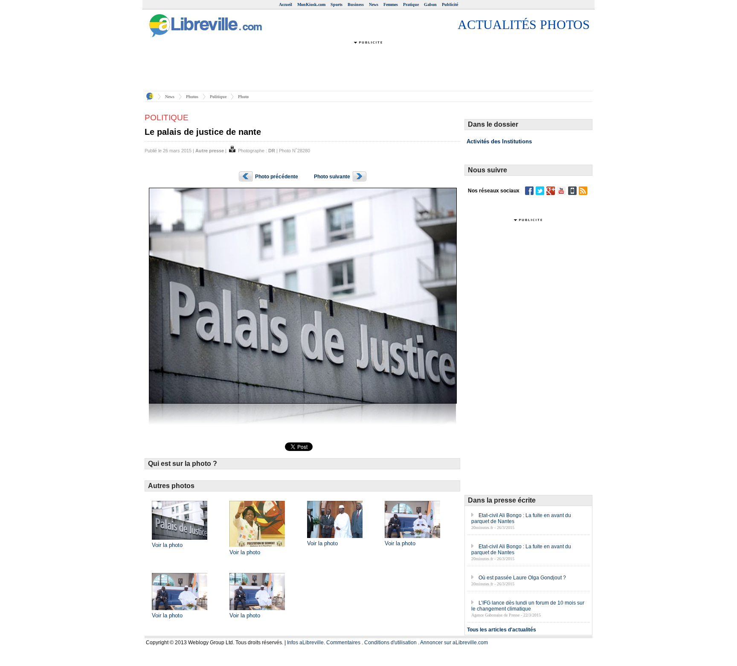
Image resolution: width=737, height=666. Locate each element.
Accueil (285, 4)
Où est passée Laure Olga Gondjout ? (522, 578)
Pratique (411, 4)
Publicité (450, 4)
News (373, 4)
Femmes (390, 4)
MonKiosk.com (311, 4)
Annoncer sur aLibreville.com (454, 643)
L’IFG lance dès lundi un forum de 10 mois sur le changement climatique (527, 606)
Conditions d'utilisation (390, 643)
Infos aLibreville (305, 643)
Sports (336, 4)
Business (356, 4)
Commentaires (343, 643)
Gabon (430, 4)
